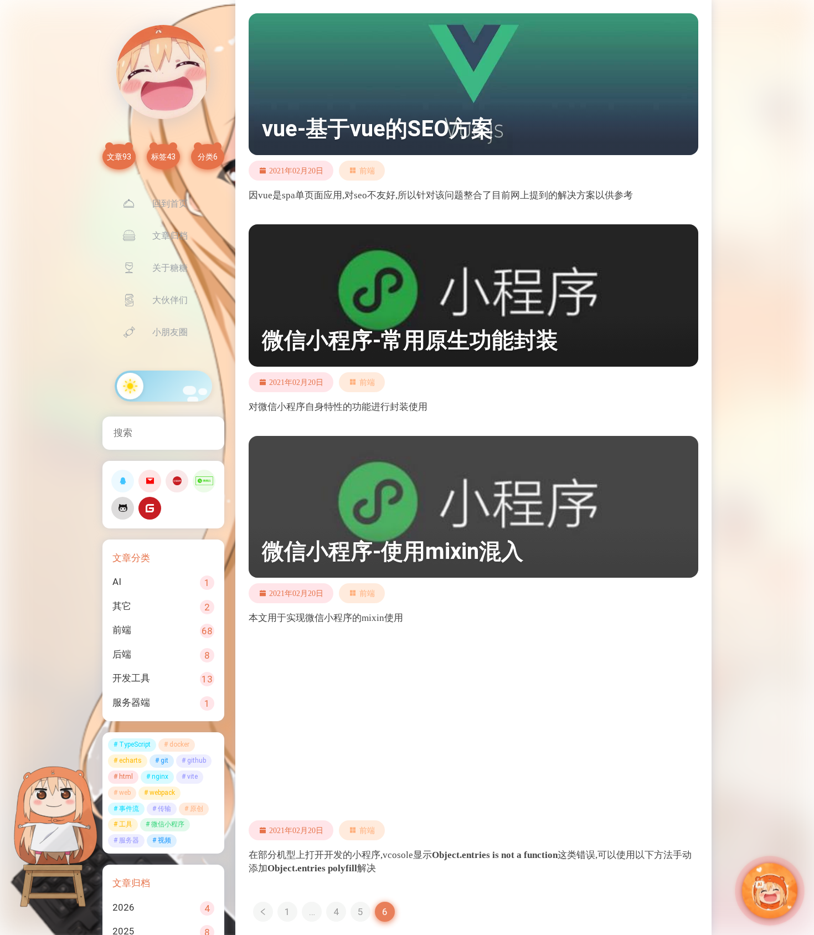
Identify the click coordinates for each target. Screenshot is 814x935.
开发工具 (131, 678)
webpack (162, 793)
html (126, 776)
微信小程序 (167, 824)
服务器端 (131, 702)
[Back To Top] (741, 901)
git (164, 760)
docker (179, 744)
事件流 (129, 809)
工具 (125, 824)
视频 (164, 840)
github (196, 760)
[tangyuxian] (163, 72)
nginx (160, 776)
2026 (123, 907)
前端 (121, 629)
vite (192, 776)
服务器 (129, 840)
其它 (121, 606)
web (125, 793)
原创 (196, 809)
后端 (121, 654)
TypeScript (135, 744)
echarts (130, 760)
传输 (164, 809)
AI (116, 581)
